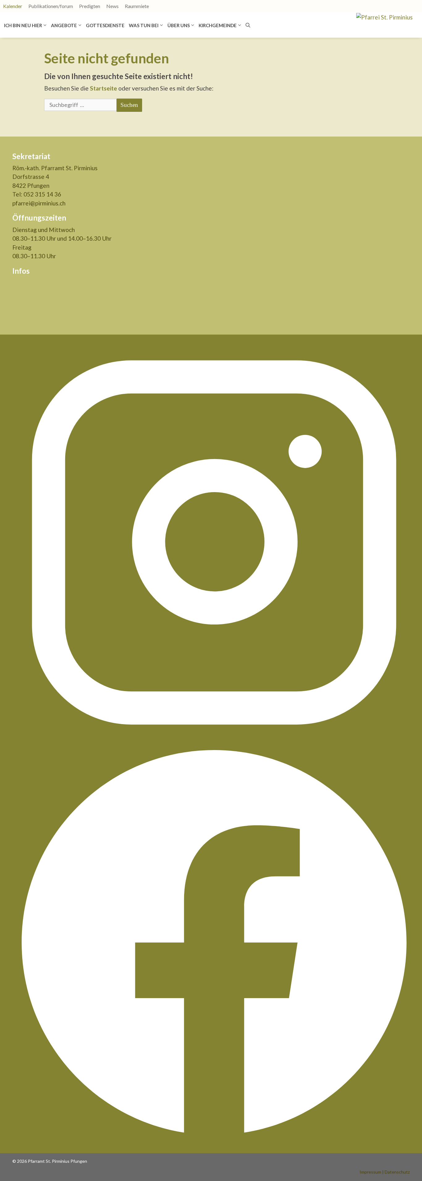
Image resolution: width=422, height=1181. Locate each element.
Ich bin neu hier (23, 25)
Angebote (64, 25)
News (112, 6)
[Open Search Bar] (247, 25)
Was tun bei (143, 25)
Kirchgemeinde (218, 25)
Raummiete (137, 6)
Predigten (89, 6)
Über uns (178, 25)
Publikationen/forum (50, 6)
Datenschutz (397, 1172)
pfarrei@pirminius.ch (38, 203)
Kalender (12, 6)
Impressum (370, 1172)
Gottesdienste (105, 25)
